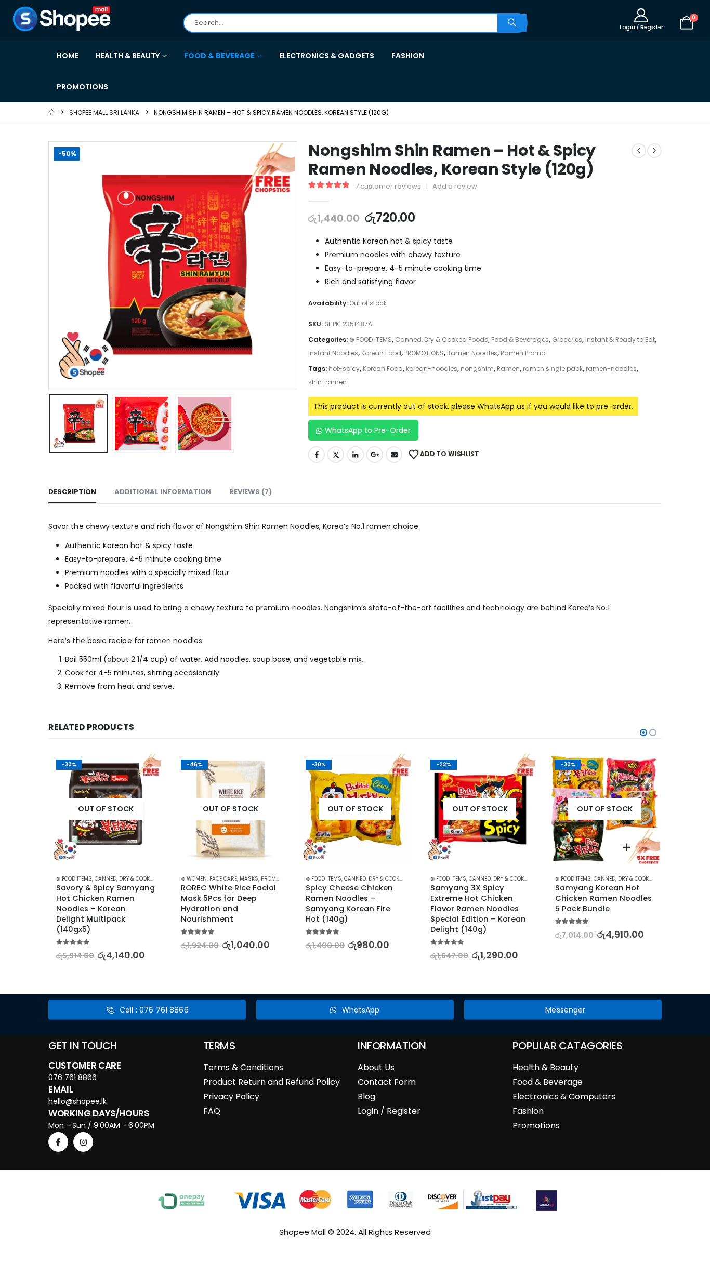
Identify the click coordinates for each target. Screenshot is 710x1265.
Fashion (528, 1111)
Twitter (335, 454)
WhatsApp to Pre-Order (368, 430)
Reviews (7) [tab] (250, 492)
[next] (654, 150)
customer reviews (388, 186)
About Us (376, 1067)
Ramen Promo (523, 353)
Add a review (454, 186)
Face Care (223, 879)
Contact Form (387, 1082)
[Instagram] (83, 1142)
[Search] (512, 23)
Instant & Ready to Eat (620, 339)
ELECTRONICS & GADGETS (326, 55)
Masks (249, 879)
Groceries (567, 339)
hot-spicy (344, 368)
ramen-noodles (611, 368)
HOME (67, 55)
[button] (51, 266)
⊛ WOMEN (194, 879)
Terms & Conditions (243, 1067)
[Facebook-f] (58, 1142)
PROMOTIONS (82, 87)
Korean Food (381, 353)
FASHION (407, 55)
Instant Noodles (333, 353)
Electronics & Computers (563, 1096)
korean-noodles (431, 368)
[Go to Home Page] (51, 112)
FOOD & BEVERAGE (219, 55)
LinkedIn (355, 454)
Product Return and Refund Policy (271, 1082)
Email (394, 454)
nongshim (477, 368)
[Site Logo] (62, 18)
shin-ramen (327, 382)
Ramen (508, 368)
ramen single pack (553, 368)
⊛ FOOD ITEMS (370, 339)
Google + (374, 454)
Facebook (316, 454)
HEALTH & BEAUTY (128, 55)
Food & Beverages (520, 339)
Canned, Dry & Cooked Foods (441, 339)
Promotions (536, 1125)
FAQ (211, 1111)
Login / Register (389, 1111)
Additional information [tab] (162, 492)
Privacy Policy (231, 1096)
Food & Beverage (547, 1082)
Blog (366, 1096)
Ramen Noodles (472, 353)
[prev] (639, 150)
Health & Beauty (545, 1067)
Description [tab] (72, 492)
